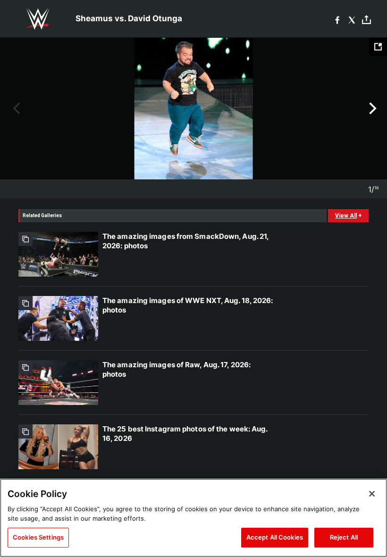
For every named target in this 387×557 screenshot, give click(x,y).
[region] (193, 518)
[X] (352, 19)
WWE (38, 19)
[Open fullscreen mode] (378, 47)
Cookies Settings (38, 537)
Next (371, 108)
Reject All (344, 537)
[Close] (372, 493)
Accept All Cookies (274, 537)
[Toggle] (366, 19)
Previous (15, 108)
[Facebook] (337, 19)
